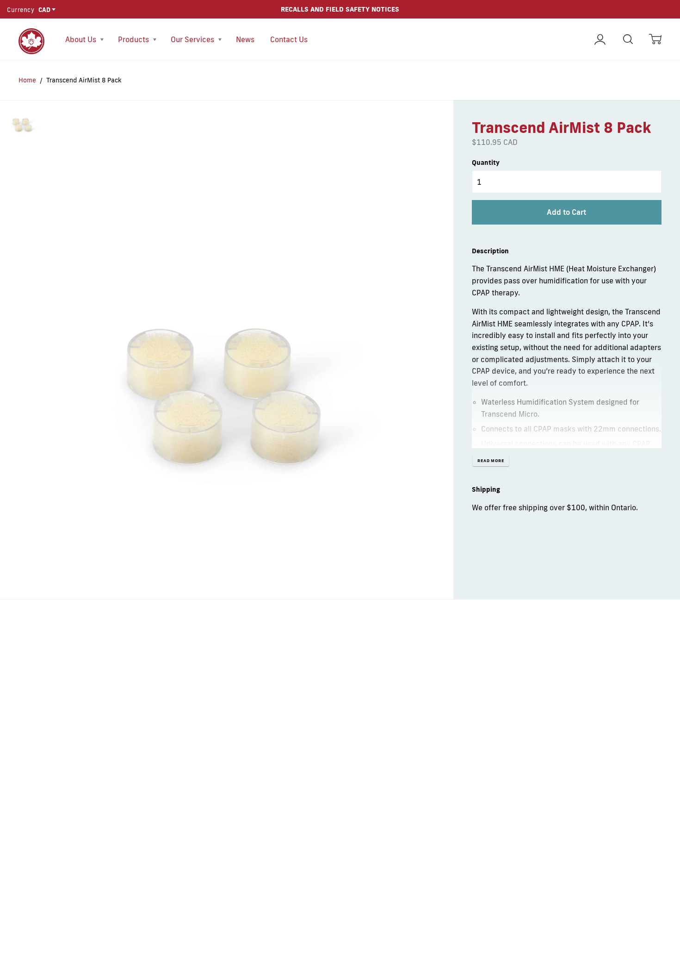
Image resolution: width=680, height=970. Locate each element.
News (245, 39)
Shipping (486, 489)
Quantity (486, 162)
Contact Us (289, 39)
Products (134, 39)
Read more (490, 460)
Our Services (193, 39)
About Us (81, 39)
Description (490, 251)
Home (27, 80)
